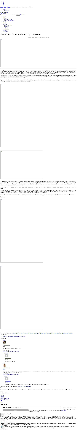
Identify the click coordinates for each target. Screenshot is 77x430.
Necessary (4, 422)
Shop (14, 333)
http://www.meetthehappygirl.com (11, 374)
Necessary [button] (2, 420)
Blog (5, 7)
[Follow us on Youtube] (67, 333)
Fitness (7, 26)
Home (1, 7)
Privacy (2, 396)
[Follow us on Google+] (45, 333)
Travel (9, 7)
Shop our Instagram (9, 20)
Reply (4, 340)
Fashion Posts (8, 19)
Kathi (4, 369)
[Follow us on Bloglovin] (55, 333)
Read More (63, 410)
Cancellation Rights (4, 399)
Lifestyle (5, 24)
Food (6, 27)
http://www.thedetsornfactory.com (11, 351)
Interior (7, 29)
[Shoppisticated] (4, 12)
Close (24, 14)
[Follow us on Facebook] (22, 333)
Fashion (4, 18)
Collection (5, 31)
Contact (2, 397)
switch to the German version (24, 386)
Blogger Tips (8, 25)
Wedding (5, 30)
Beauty (4, 21)
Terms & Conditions (4, 398)
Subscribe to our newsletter (10, 407)
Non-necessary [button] (3, 425)
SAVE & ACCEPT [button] (4, 429)
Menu (21, 14)
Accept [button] (59, 410)
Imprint (2, 395)
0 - (4, 13)
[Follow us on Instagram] (33, 333)
